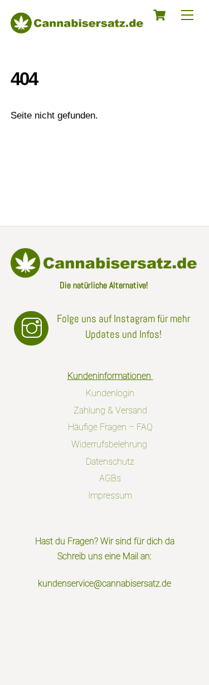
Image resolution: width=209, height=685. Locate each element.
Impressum (110, 495)
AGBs (110, 478)
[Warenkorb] (159, 15)
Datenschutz (110, 461)
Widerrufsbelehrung (110, 444)
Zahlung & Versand (110, 410)
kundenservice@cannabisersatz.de (104, 583)
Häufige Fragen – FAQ (110, 427)
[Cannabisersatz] (77, 28)
